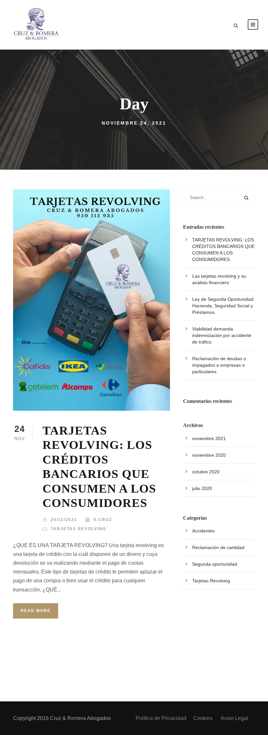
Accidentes (203, 530)
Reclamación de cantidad (218, 547)
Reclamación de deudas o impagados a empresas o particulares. (219, 365)
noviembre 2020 (209, 455)
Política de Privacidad (161, 718)
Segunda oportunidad (214, 564)
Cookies (203, 718)
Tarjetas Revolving (78, 529)
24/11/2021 (64, 519)
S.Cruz (102, 519)
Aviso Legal (234, 718)
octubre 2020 (206, 471)
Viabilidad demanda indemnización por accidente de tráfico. (221, 335)
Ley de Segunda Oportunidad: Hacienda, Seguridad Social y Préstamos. (223, 306)
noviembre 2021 (209, 438)
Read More (36, 610)
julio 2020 (202, 488)
